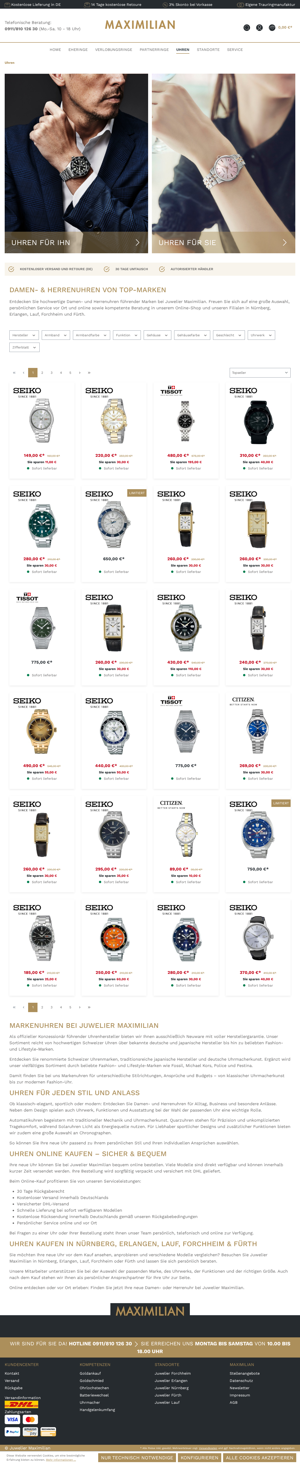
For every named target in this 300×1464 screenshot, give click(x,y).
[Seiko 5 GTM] (114, 731)
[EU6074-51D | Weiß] (186, 834)
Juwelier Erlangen (171, 1380)
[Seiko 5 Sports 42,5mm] (258, 421)
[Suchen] (246, 27)
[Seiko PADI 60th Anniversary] (258, 834)
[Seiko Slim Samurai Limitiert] (114, 524)
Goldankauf (90, 1373)
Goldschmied (92, 1380)
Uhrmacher (90, 1402)
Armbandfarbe (88, 335)
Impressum (240, 1395)
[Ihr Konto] (259, 27)
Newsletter (240, 1388)
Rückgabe (13, 1388)
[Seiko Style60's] (186, 628)
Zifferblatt (21, 347)
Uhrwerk (258, 335)
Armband (53, 335)
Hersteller (20, 335)
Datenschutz (241, 1380)
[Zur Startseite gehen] (140, 33)
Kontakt (12, 1373)
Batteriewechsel (94, 1395)
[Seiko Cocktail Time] (42, 731)
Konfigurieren (199, 1457)
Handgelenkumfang (97, 1409)
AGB (233, 1402)
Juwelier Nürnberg (172, 1388)
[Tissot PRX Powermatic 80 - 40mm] (42, 628)
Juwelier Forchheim (173, 1373)
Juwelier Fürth (168, 1395)
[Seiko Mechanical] (114, 834)
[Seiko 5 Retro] (42, 421)
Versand (12, 1380)
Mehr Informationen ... (61, 1459)
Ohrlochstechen (94, 1388)
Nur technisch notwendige (137, 1457)
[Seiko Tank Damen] (186, 524)
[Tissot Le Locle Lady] (186, 421)
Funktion (123, 335)
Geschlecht (225, 335)
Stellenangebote (245, 1373)
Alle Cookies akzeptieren (259, 1457)
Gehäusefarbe (189, 335)
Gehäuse (154, 335)
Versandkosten (208, 1448)
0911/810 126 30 (112, 1344)
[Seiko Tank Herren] (258, 524)
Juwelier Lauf (167, 1402)
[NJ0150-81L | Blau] (258, 731)
